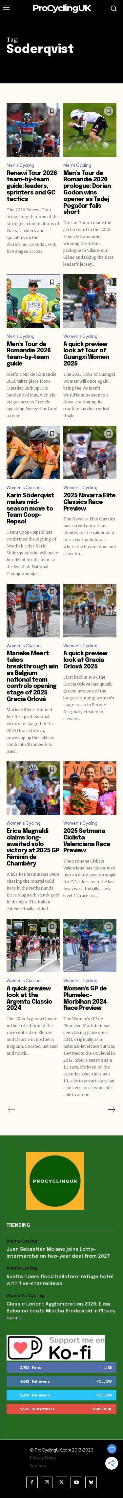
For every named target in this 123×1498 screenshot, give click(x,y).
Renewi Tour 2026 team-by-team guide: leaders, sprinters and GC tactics (32, 186)
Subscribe (102, 1408)
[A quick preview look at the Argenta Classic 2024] (33, 946)
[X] (61, 1482)
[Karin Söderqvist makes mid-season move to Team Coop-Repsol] (33, 453)
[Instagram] (46, 1482)
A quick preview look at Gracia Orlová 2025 (85, 660)
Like (108, 1367)
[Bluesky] (91, 1482)
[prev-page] (12, 1110)
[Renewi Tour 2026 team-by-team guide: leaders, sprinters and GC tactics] (33, 130)
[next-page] (111, 1110)
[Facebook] (32, 1482)
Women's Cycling (80, 336)
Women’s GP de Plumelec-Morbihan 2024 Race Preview (85, 998)
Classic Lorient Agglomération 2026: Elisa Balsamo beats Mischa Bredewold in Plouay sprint (61, 1311)
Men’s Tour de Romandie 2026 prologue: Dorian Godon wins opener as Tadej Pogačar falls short (87, 193)
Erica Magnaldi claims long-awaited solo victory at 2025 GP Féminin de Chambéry (33, 847)
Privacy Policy (43, 1458)
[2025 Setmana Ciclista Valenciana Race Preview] (90, 788)
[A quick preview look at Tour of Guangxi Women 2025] (90, 301)
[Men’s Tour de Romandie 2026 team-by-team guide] (33, 301)
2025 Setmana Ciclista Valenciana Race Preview (86, 841)
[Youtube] (76, 1482)
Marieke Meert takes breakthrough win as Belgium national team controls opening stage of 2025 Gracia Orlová (32, 676)
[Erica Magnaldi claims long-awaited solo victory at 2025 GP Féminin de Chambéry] (33, 788)
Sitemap (38, 1466)
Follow (104, 1381)
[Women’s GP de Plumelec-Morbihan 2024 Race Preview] (90, 946)
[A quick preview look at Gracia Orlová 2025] (90, 610)
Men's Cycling (20, 165)
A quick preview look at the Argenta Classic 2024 (29, 998)
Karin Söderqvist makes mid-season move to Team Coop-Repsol (30, 509)
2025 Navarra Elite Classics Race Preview (89, 502)
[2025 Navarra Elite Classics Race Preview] (90, 453)
